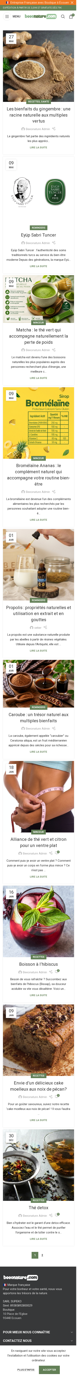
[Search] (63, 16)
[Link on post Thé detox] (38, 1165)
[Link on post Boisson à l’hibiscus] (38, 921)
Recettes (34, 101)
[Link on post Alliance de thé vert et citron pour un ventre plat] (38, 796)
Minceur (38, 322)
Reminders (38, 227)
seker (37, 628)
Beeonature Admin (38, 129)
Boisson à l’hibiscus (38, 964)
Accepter (49, 1369)
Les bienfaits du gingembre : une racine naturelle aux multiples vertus (38, 115)
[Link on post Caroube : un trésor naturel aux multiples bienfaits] (38, 684)
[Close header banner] (72, 2)
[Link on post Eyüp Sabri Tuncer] (38, 192)
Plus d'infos (26, 1369)
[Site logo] (40, 16)
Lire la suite (38, 147)
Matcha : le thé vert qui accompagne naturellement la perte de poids (38, 336)
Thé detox (38, 1207)
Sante (45, 101)
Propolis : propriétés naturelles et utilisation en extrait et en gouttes (38, 613)
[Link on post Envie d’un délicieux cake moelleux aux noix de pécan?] (38, 1040)
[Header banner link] (38, 2)
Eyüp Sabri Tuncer (38, 235)
